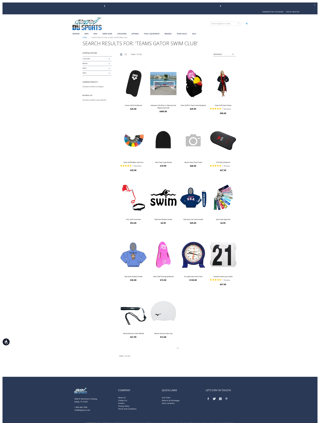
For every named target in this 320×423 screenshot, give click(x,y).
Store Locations (168, 403)
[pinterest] (226, 398)
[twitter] (214, 398)
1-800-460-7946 (80, 407)
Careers (121, 403)
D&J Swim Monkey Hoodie (133, 276)
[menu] (160, 33)
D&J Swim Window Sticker (163, 219)
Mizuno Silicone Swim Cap (163, 333)
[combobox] (225, 24)
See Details (180, 6)
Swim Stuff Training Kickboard (163, 276)
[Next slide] (221, 6)
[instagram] (220, 398)
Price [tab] (84, 68)
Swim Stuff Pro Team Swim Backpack (193, 105)
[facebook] (208, 398)
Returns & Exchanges (171, 400)
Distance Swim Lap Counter (223, 276)
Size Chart (166, 397)
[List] (126, 54)
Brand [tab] (85, 63)
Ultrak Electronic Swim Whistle (133, 333)
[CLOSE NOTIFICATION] (314, 4)
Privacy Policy (123, 406)
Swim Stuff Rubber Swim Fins (134, 162)
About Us (122, 397)
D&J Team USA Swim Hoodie (193, 219)
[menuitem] (77, 33)
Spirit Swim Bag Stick (223, 219)
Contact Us (122, 400)
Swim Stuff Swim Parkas (223, 105)
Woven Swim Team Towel (193, 162)
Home (84, 37)
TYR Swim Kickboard (223, 162)
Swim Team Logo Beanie (163, 162)
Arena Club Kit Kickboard (133, 105)
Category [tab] (86, 59)
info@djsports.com (82, 410)
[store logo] (87, 23)
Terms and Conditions (127, 409)
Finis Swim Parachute (133, 219)
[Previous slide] (105, 6)
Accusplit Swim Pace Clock (193, 276)
